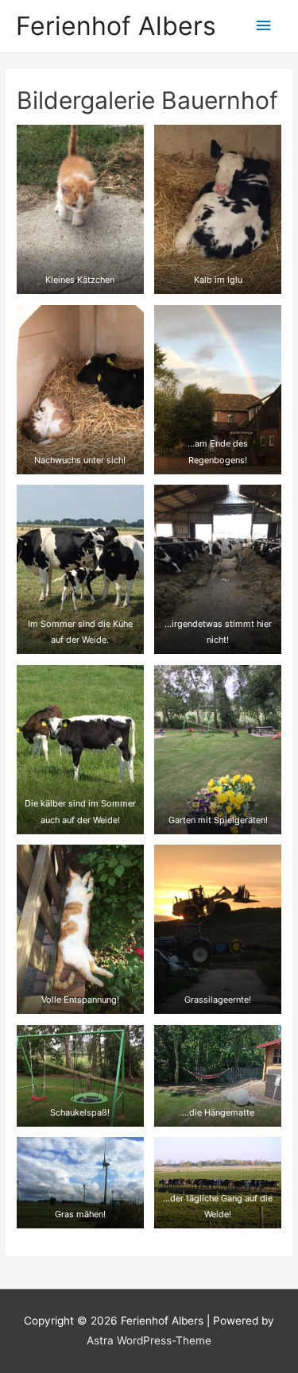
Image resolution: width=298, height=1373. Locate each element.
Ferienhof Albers (116, 25)
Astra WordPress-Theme (149, 1340)
